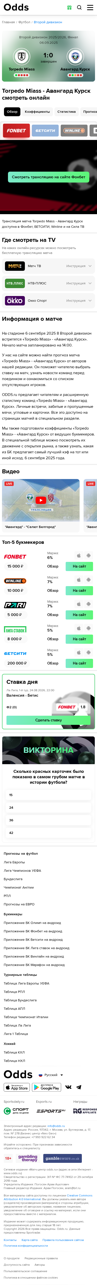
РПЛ (7, 896)
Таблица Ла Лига (17, 1025)
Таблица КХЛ (14, 1052)
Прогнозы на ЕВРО (19, 904)
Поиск (79, 7)
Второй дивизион (48, 22)
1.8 (83, 707)
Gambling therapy (28, 1158)
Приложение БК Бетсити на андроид (33, 940)
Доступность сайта (17, 1265)
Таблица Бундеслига (20, 1000)
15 (10, 795)
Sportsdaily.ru (16, 1111)
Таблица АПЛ (14, 1009)
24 (11, 807)
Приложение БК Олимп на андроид (32, 923)
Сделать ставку (48, 720)
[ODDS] (16, 7)
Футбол (24, 22)
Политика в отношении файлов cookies (31, 1278)
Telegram (79, 1087)
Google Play (46, 1087)
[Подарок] (69, 7)
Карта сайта (30, 1240)
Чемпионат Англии (19, 887)
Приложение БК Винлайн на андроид (34, 956)
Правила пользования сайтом (63, 1240)
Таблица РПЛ (14, 992)
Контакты (10, 1240)
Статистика (66, 112)
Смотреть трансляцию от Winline (74, 131)
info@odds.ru (56, 1126)
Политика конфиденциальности (26, 1246)
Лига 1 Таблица (16, 1034)
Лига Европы (14, 862)
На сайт (79, 566)
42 (11, 833)
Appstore (17, 1087)
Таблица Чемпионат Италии (26, 1017)
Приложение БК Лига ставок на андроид (36, 948)
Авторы (40, 1265)
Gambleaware (62, 1158)
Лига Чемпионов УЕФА (22, 871)
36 (11, 820)
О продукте (12, 1258)
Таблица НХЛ (14, 1061)
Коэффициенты (37, 112)
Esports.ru (51, 1111)
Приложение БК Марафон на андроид (34, 965)
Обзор (12, 112)
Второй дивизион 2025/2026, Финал (48, 37)
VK (68, 1087)
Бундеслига (13, 879)
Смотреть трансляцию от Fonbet (16, 131)
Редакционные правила (41, 1258)
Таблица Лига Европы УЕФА (26, 983)
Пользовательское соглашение (25, 1271)
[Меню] (90, 7)
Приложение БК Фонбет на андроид (33, 931)
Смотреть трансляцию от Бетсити (45, 131)
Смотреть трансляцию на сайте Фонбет (48, 177)
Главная (8, 22)
